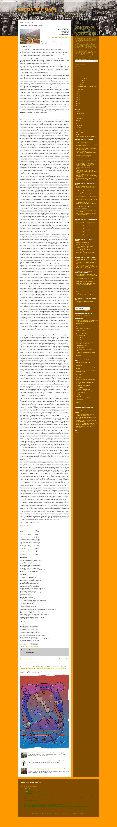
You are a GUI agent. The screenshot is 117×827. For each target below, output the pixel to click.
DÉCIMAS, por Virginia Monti (82, 248)
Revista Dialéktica (80, 326)
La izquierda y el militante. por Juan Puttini (86, 293)
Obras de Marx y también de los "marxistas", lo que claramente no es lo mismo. (86, 375)
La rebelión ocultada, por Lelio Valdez (84, 281)
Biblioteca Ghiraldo (80, 350)
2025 (77, 67)
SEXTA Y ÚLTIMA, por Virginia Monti (84, 246)
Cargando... (77, 432)
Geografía (78, 131)
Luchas (36, 646)
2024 (77, 69)
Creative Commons (80, 392)
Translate (85, 310)
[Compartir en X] (34, 644)
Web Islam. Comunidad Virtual (83, 362)
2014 (77, 101)
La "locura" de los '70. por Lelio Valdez (85, 294)
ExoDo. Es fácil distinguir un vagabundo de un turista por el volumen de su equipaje (86, 341)
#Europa (78, 122)
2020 (77, 77)
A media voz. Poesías (81, 404)
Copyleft (78, 394)
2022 (77, 73)
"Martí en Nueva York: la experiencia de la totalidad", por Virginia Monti (85, 253)
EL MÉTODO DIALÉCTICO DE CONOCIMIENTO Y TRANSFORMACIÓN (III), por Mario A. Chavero (86, 144)
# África (26, 646)
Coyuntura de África (24, 525)
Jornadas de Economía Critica (83, 389)
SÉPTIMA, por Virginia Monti (82, 244)
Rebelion (78, 332)
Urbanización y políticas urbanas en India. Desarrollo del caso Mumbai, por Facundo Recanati (85, 188)
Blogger (82, 813)
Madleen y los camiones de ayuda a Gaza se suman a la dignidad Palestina (86, 424)
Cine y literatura (79, 125)
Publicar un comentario (28, 652)
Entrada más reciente (26, 659)
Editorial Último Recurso (81, 345)
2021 (77, 75)
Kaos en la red (79, 387)
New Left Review (80, 377)
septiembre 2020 (81, 78)
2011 (77, 105)
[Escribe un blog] (32, 644)
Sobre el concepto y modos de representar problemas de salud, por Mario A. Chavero (47, 760)
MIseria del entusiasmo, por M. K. (84, 216)
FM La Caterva (79, 337)
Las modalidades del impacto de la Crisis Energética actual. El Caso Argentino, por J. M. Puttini (87, 275)
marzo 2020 (80, 89)
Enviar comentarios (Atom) (32, 662)
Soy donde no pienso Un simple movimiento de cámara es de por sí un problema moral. (87, 321)
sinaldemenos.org (80, 323)
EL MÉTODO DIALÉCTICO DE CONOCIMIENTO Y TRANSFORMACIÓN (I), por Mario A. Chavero (86, 152)
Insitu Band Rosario (80, 335)
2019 (77, 91)
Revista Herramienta (80, 325)
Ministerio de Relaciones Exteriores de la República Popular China (85, 380)
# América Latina (80, 113)
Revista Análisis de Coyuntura (83, 328)
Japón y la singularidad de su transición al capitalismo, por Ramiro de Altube (85, 284)
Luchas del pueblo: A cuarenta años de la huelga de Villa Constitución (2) (85, 226)
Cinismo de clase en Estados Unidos (84, 426)
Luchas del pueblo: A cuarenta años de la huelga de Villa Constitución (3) (85, 229)
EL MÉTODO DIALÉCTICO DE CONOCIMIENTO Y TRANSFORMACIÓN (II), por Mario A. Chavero (86, 148)
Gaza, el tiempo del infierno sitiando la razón (86, 417)
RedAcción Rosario (80, 330)
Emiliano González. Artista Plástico (84, 343)
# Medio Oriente (79, 118)
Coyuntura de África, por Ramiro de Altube (87, 86)
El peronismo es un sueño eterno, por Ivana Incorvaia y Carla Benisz (86, 214)
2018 (77, 93)
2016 (77, 97)
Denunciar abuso (79, 411)
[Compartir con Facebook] (35, 644)
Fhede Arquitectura (80, 339)
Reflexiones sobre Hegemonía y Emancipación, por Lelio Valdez (83, 156)
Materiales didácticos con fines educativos (86, 136)
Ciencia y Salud (79, 123)
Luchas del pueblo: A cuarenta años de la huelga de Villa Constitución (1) (85, 223)
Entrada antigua (64, 659)
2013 (77, 103)
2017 (77, 95)
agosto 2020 (80, 80)
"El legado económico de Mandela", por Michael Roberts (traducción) (85, 179)
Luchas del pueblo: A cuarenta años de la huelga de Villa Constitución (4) (85, 232)
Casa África (78, 396)
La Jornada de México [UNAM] (83, 385)
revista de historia (37, 9)
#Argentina (78, 120)
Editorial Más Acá (80, 347)
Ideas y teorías (79, 132)
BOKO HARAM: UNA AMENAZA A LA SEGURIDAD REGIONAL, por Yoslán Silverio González (86, 171)
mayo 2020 (80, 83)
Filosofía (78, 129)
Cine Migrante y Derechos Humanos (84, 349)
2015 (77, 99)
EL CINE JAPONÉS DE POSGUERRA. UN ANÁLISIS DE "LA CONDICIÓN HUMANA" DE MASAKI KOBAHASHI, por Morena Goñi (86, 266)
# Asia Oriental (79, 115)
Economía (31, 646)
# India (77, 116)
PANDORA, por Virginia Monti (83, 242)
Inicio (46, 659)
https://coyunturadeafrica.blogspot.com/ (60, 37)
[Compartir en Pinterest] (37, 644)
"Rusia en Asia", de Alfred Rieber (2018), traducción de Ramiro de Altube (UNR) (46, 753)
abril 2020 (80, 84)
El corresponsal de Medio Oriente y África (85, 391)
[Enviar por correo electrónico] (31, 644)
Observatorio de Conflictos (82, 333)
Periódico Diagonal (80, 373)
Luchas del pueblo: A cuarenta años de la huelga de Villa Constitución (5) (85, 235)
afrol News (78, 355)
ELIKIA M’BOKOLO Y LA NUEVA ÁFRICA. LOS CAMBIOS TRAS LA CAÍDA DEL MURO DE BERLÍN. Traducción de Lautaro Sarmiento (86, 175)
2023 (77, 71)
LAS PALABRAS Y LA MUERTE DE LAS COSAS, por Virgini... (85, 250)
